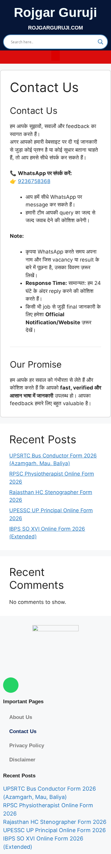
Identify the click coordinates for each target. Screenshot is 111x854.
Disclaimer (22, 760)
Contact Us (22, 731)
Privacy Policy (26, 745)
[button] (55, 55)
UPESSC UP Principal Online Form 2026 (54, 830)
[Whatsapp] (10, 685)
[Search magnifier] (100, 42)
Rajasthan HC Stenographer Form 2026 (54, 822)
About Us (20, 717)
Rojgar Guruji (55, 12)
